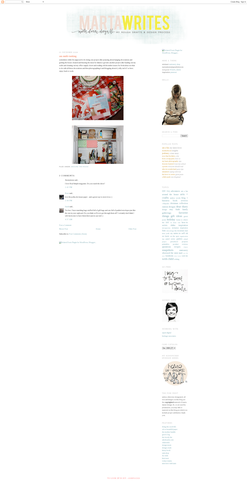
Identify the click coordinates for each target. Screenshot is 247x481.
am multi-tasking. (68, 56)
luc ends (165, 456)
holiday (171, 219)
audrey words (175, 198)
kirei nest (165, 458)
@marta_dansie (175, 70)
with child (168, 258)
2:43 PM (68, 187)
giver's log (166, 435)
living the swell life (169, 427)
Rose (67, 193)
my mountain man (181, 231)
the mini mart (177, 253)
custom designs (168, 207)
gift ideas (176, 216)
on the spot (174, 236)
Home (98, 229)
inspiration (183, 225)
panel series (170, 239)
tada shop (165, 453)
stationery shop (174, 64)
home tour (176, 223)
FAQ (168, 191)
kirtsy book (166, 450)
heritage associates (169, 336)
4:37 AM (69, 219)
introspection (166, 228)
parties (179, 239)
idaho (173, 225)
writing (176, 259)
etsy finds (174, 209)
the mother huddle (169, 432)
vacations (169, 256)
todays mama (167, 461)
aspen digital (166, 333)
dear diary (182, 206)
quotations (166, 247)
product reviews (180, 244)
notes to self (179, 233)
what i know (177, 256)
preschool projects (179, 242)
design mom (166, 445)
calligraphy (165, 203)
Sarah (67, 207)
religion (186, 247)
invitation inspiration (180, 228)
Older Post (132, 229)
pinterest (173, 72)
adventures (175, 191)
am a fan (184, 191)
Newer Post (63, 229)
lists (164, 230)
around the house (79, 167)
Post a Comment (65, 225)
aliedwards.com (168, 440)
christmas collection (179, 203)
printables (165, 244)
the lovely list (167, 437)
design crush (166, 448)
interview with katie (169, 463)
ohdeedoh (166, 443)
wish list (185, 256)
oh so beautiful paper (170, 429)
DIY (164, 191)
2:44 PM (68, 201)
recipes (177, 247)
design (164, 210)
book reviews (180, 200)
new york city (167, 233)
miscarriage (170, 231)
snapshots (167, 250)
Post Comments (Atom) (78, 234)
